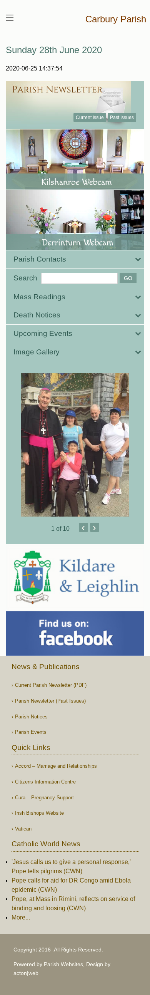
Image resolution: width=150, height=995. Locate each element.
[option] (75, 445)
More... (21, 917)
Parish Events (31, 732)
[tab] (75, 259)
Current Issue (90, 117)
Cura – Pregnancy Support (44, 797)
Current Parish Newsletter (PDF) (51, 685)
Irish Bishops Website (39, 812)
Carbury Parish (115, 19)
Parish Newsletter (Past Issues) (50, 700)
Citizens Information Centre (45, 781)
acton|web (25, 973)
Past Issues (122, 117)
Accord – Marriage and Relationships (56, 765)
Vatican (23, 828)
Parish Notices (31, 716)
